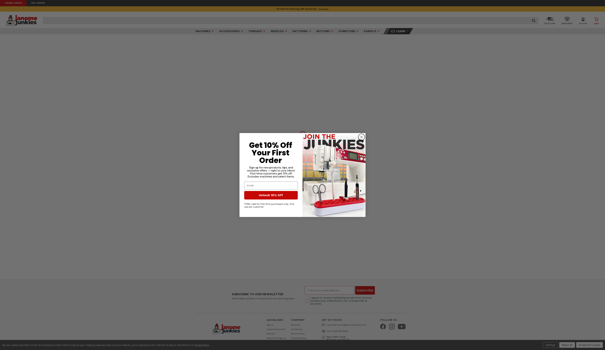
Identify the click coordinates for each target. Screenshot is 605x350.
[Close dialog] (361, 137)
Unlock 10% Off (271, 195)
